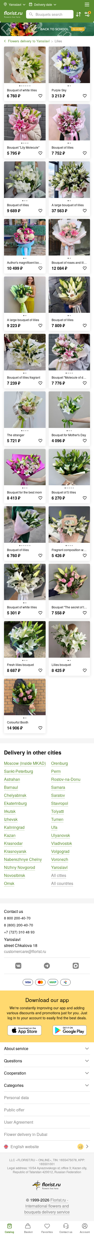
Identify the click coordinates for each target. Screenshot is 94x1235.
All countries (62, 883)
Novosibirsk (14, 875)
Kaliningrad (14, 827)
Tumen (57, 819)
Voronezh (59, 859)
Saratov (58, 795)
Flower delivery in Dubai (25, 1134)
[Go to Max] (76, 966)
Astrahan (12, 779)
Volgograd (60, 851)
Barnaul (11, 787)
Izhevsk (11, 819)
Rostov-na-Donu (65, 779)
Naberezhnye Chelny (23, 859)
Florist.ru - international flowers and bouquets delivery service (47, 1206)
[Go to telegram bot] (47, 966)
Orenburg (59, 763)
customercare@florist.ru (25, 951)
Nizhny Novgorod (19, 867)
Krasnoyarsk (15, 851)
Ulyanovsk (60, 835)
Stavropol (59, 803)
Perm (56, 771)
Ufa (54, 827)
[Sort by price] (78, 14)
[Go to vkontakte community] (18, 966)
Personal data (16, 1097)
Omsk (9, 883)
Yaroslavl (59, 867)
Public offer (14, 1110)
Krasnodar (13, 843)
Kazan (10, 835)
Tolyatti (57, 811)
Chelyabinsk (15, 795)
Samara (58, 787)
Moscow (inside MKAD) (25, 763)
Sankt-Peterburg (18, 771)
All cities (58, 875)
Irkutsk (10, 811)
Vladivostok (61, 843)
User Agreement (18, 1122)
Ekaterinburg (15, 803)
